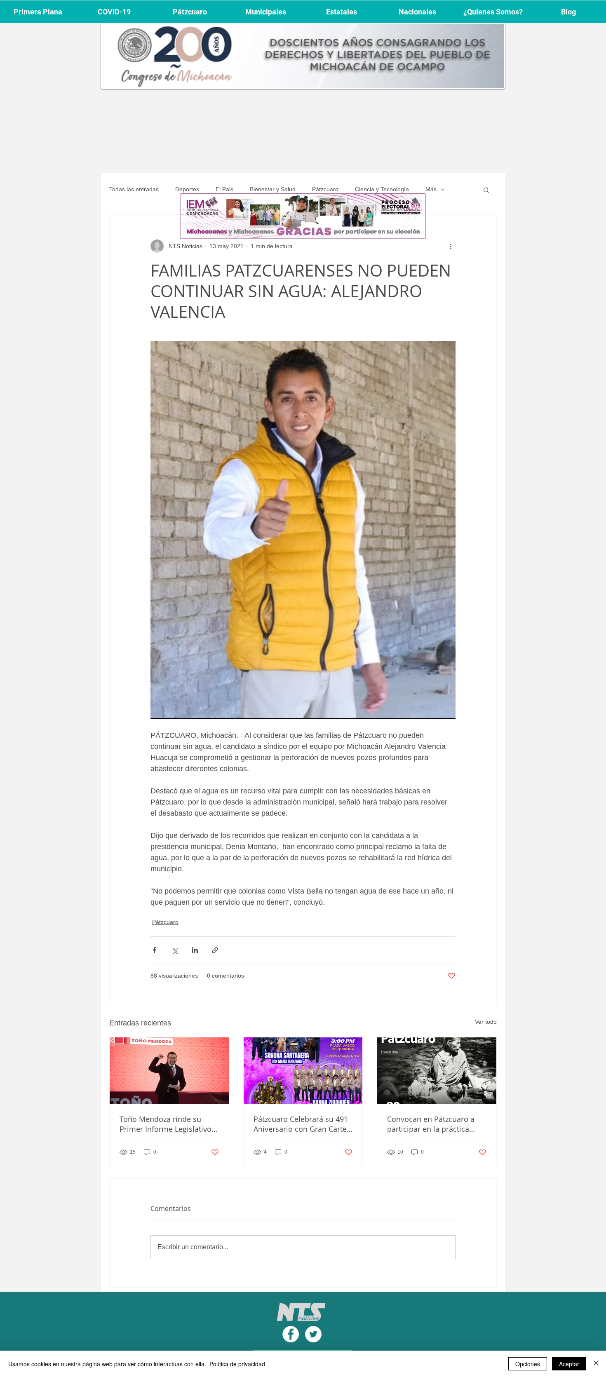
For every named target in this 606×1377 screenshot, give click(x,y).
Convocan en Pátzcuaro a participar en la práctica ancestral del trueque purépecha (430, 1124)
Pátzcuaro (325, 189)
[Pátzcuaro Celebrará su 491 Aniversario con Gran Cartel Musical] (303, 1070)
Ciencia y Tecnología (382, 189)
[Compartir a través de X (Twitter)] (175, 950)
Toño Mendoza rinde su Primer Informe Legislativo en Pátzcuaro (165, 1124)
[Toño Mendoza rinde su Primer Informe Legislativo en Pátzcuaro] (169, 1070)
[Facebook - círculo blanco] (290, 1334)
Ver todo (486, 1021)
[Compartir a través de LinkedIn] (195, 950)
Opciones (527, 1364)
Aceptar (569, 1364)
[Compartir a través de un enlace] (215, 950)
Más (431, 189)
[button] (486, 189)
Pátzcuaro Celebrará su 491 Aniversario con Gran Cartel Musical (301, 1124)
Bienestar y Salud (273, 189)
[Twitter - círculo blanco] (313, 1334)
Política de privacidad (237, 1364)
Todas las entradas (134, 189)
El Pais (224, 189)
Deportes (187, 189)
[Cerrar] (596, 1363)
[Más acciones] (451, 246)
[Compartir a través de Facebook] (154, 950)
